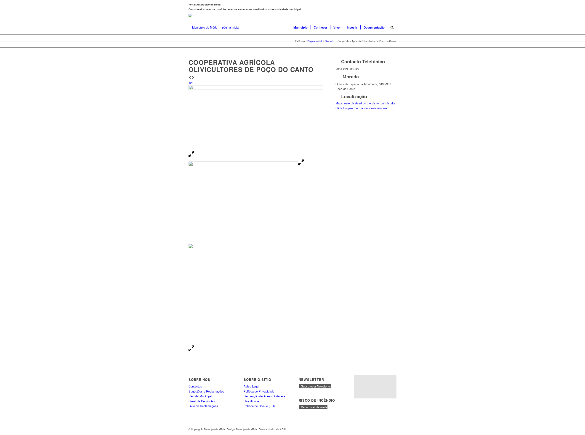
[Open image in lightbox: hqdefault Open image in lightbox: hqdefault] (246, 165)
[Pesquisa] (392, 27)
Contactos (195, 386)
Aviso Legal (251, 386)
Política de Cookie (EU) (259, 406)
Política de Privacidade (259, 391)
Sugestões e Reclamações (206, 391)
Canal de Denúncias (202, 401)
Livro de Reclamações (203, 406)
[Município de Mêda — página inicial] (214, 27)
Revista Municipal (200, 396)
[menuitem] (300, 27)
